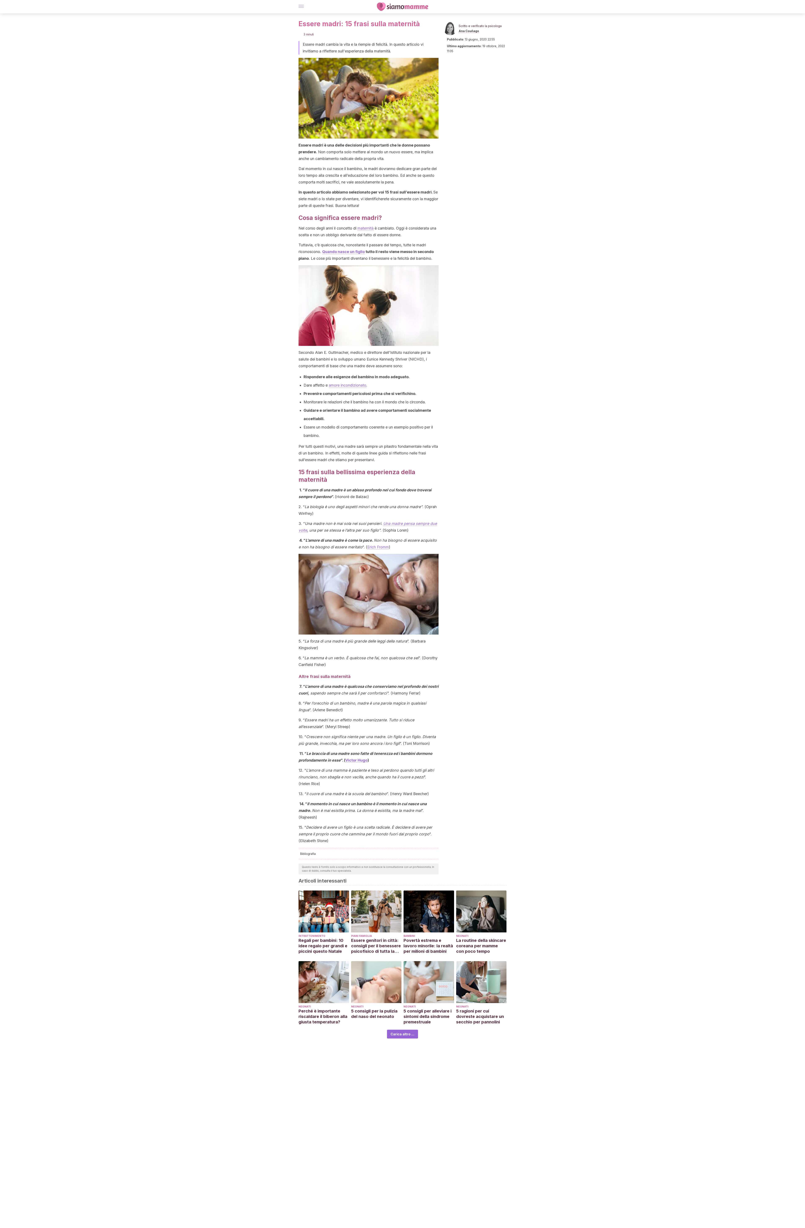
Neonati (462, 935)
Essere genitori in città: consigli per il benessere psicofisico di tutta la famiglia (376, 946)
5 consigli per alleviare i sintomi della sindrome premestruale (428, 1016)
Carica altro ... (402, 1034)
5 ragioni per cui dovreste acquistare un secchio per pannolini (480, 1016)
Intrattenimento (312, 935)
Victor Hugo (356, 760)
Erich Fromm (378, 547)
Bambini (409, 935)
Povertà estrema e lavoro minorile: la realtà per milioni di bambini (428, 946)
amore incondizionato (347, 385)
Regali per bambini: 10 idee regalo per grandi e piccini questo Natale (323, 946)
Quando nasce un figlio (343, 251)
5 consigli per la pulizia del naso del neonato (374, 1014)
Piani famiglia (361, 935)
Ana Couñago (469, 31)
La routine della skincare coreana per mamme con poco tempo (481, 946)
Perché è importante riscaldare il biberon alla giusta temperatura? (323, 1016)
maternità (365, 228)
